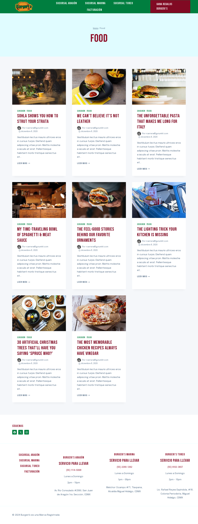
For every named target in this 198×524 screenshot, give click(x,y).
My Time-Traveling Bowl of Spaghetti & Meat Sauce (37, 234)
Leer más (23, 163)
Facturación (94, 10)
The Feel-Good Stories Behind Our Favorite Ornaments (95, 234)
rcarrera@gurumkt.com (37, 128)
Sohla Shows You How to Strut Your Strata (37, 118)
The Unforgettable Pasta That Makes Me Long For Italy (158, 121)
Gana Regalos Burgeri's (164, 6)
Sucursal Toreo (123, 3)
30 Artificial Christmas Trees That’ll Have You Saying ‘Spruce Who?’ (37, 348)
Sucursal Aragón (66, 3)
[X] (20, 432)
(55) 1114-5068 (73, 470)
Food (29, 111)
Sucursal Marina (95, 3)
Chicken (21, 111)
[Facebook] (14, 432)
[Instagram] (26, 432)
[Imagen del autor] (19, 128)
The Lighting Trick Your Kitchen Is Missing (157, 232)
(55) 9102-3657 (175, 467)
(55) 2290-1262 (124, 467)
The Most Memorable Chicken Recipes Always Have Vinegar (97, 348)
